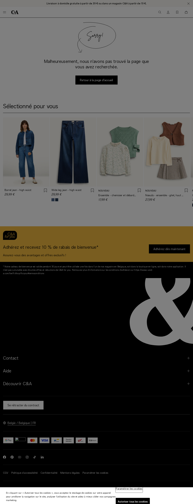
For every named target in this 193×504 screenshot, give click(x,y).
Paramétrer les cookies (129, 488)
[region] (96, 495)
